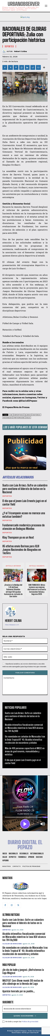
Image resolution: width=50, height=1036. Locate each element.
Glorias (28, 415)
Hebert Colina (20, 51)
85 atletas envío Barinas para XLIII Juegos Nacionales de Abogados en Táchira (21, 549)
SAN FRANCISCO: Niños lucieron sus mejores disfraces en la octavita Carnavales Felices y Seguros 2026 (37, 589)
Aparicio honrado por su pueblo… (18, 991)
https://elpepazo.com (12, 625)
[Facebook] (4, 67)
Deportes (7, 496)
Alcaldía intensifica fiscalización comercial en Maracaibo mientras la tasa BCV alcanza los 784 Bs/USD (24, 727)
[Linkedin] (27, 67)
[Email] (38, 67)
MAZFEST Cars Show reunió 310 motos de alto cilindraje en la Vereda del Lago (22, 982)
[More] (44, 67)
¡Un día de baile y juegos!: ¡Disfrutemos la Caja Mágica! (23, 971)
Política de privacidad (30, 1021)
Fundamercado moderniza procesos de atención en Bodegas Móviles (23, 526)
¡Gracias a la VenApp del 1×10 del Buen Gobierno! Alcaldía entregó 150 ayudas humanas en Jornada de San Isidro (13, 590)
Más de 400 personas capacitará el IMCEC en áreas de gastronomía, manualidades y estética (25, 751)
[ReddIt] (32, 67)
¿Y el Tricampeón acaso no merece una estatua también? (23, 514)
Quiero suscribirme (23, 1016)
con (10, 415)
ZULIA (28, 417)
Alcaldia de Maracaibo (12, 944)
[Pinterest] (16, 67)
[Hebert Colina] (4, 51)
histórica (36, 415)
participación (19, 417)
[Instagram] (11, 905)
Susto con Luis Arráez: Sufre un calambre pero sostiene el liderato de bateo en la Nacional (24, 489)
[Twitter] (10, 67)
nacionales (7, 417)
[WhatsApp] (21, 67)
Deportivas (18, 415)
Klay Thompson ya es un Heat (18, 537)
